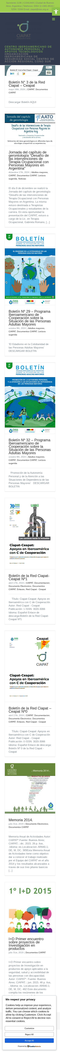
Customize (29, 1028)
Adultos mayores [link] (39, 172)
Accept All (29, 1040)
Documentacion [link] (42, 583)
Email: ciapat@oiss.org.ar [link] (36, 9)
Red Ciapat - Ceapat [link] (36, 589)
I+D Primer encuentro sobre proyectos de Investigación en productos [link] (26, 944)
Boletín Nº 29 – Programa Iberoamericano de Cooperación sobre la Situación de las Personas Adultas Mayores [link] (30, 317)
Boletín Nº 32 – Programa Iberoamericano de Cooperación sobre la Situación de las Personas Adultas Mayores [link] (30, 446)
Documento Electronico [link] (20, 586)
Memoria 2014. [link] (21, 820)
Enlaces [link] (21, 589)
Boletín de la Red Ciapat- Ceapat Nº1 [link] (29, 577)
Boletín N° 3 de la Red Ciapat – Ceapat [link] (27, 83)
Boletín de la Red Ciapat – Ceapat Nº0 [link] (30, 709)
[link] (56, 12)
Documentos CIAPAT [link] (27, 175)
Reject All (29, 1034)
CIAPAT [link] (30, 89)
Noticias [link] (22, 178)
